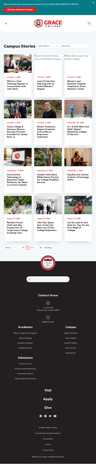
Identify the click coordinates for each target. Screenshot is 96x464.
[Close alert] (93, 2)
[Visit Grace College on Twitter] (50, 416)
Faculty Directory (25, 348)
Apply (48, 399)
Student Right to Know (48, 427)
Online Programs (25, 338)
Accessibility (48, 439)
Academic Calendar (25, 343)
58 (41, 248)
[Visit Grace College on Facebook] (41, 416)
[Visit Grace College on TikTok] (45, 416)
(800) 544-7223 (48, 322)
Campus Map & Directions (25, 379)
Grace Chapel (70, 338)
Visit (48, 390)
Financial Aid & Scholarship (25, 369)
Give (48, 408)
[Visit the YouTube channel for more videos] (55, 416)
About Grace (71, 348)
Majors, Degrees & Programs (25, 333)
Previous (8, 248)
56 (32, 248)
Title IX (48, 444)
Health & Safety (70, 343)
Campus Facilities (71, 333)
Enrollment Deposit (25, 374)
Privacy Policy (48, 450)
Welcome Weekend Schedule (20, 10)
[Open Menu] (6, 23)
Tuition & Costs (25, 364)
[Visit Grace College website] (48, 23)
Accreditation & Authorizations (48, 433)
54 (23, 248)
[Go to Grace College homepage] (48, 263)
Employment (71, 353)
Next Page (48, 248)
